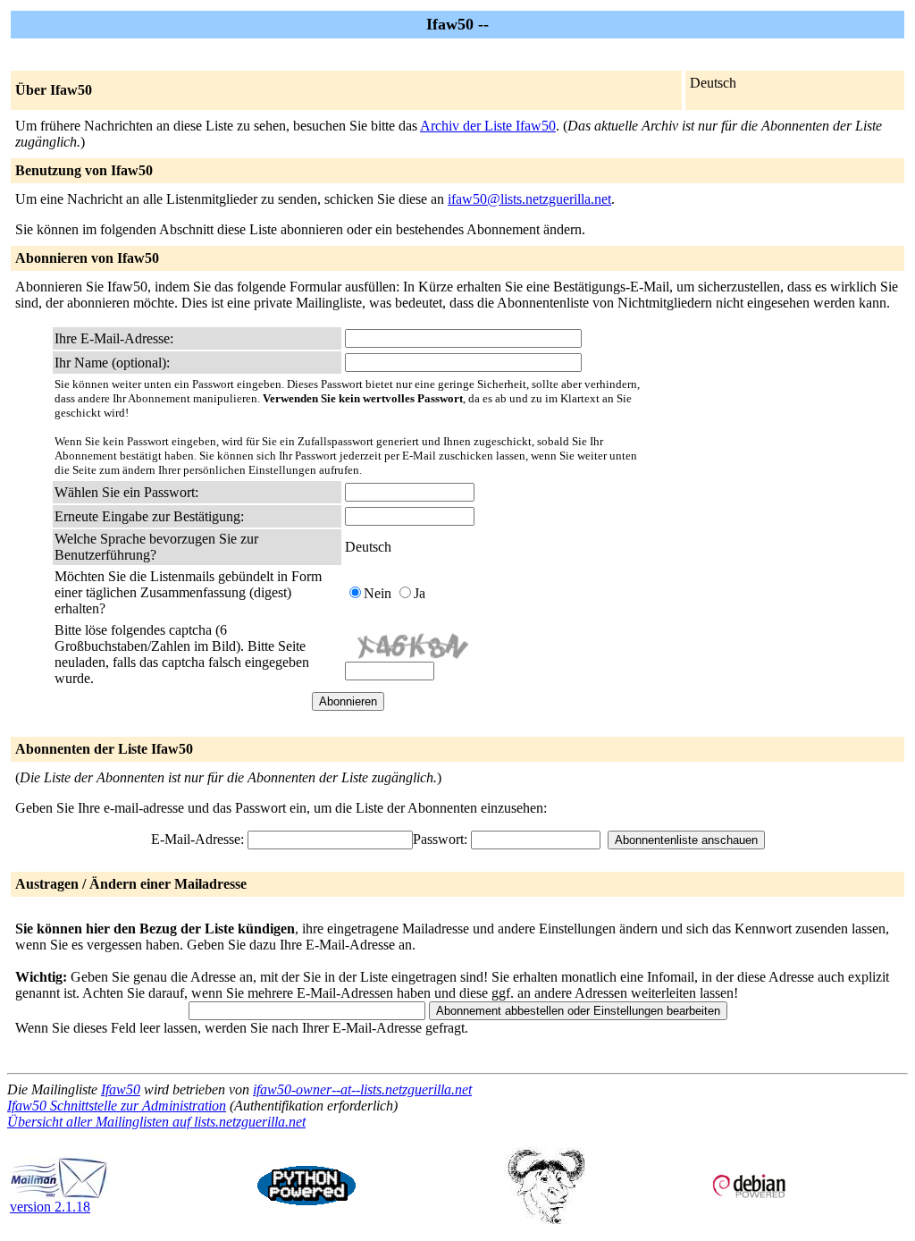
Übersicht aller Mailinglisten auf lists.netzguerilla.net (156, 1121)
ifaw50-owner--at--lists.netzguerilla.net (362, 1089)
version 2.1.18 (50, 1206)
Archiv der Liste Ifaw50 (488, 125)
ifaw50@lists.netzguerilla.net (529, 199)
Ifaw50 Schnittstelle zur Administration (116, 1105)
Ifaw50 (120, 1089)
